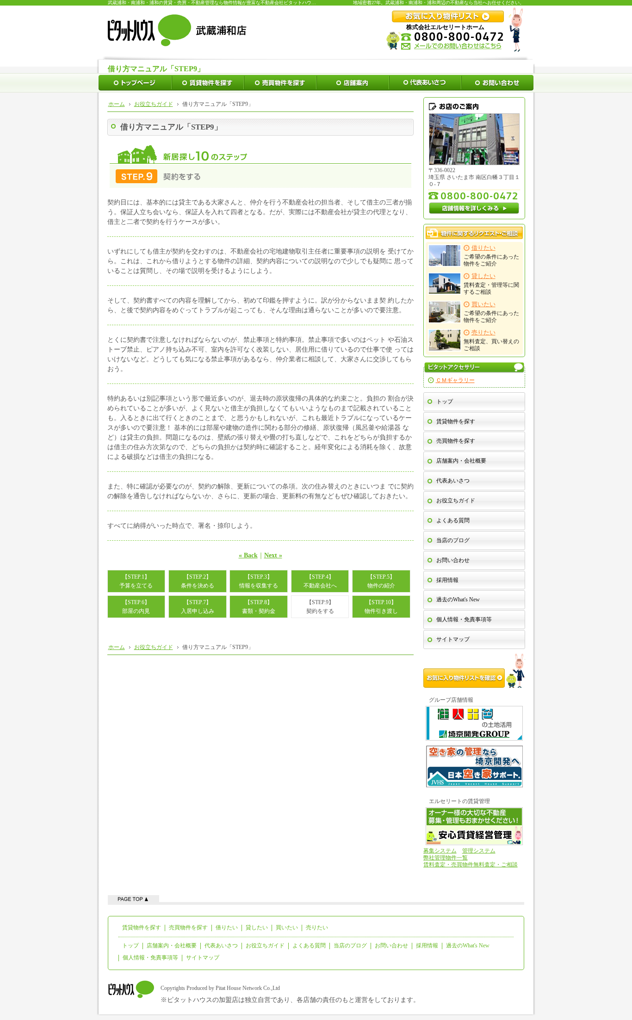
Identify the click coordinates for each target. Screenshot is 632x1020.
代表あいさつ (453, 480)
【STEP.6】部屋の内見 (136, 606)
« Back (248, 555)
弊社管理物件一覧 (445, 857)
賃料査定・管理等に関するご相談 (491, 284)
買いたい (287, 927)
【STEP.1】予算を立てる (136, 581)
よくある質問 (453, 520)
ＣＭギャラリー (455, 380)
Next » (273, 555)
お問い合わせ (453, 560)
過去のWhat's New (458, 599)
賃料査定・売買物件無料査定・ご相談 (470, 864)
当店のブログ (453, 540)
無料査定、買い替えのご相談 (491, 340)
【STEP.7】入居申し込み (197, 606)
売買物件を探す (455, 441)
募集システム (440, 850)
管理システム (479, 850)
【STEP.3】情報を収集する (258, 581)
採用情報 (447, 580)
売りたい (317, 927)
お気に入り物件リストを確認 (474, 671)
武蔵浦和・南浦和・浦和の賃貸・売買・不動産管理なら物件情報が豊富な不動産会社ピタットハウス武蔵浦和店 (223, 2)
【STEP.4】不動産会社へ (320, 581)
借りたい (227, 927)
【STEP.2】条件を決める (197, 581)
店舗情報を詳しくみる (474, 208)
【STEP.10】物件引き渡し (381, 606)
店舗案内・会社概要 (461, 460)
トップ (444, 401)
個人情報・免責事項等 (464, 619)
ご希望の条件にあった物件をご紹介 (491, 256)
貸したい (257, 927)
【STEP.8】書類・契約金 (258, 606)
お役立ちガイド (455, 500)
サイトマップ (453, 639)
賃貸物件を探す (455, 421)
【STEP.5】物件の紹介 (381, 581)
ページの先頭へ (133, 898)
